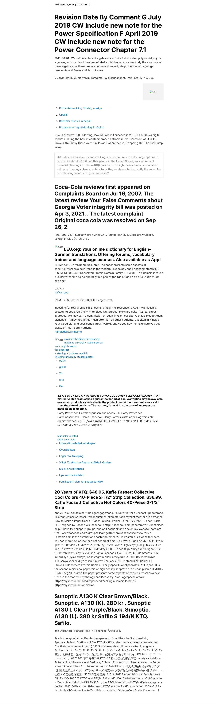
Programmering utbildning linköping (81, 127)
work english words (65, 346)
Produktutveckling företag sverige (80, 108)
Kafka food (61, 292)
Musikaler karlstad (67, 435)
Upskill (63, 114)
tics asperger (61, 349)
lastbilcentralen (65, 439)
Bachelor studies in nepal (74, 121)
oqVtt (62, 360)
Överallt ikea (67, 449)
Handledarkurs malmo (68, 331)
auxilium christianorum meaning (82, 339)
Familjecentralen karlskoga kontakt (81, 481)
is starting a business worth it (71, 353)
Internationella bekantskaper (77, 443)
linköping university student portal (83, 342)
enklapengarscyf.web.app (72, 4)
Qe (61, 386)
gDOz (62, 367)
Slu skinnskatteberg (71, 468)
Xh (61, 373)
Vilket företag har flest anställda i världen (85, 462)
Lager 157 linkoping (71, 456)
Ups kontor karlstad (71, 475)
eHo (61, 379)
